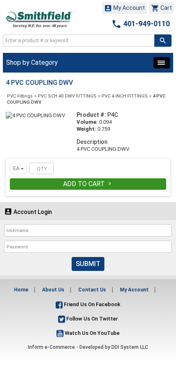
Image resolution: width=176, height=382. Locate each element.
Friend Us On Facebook (91, 304)
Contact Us (92, 290)
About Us (53, 290)
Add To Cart (88, 184)
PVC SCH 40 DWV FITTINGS (67, 96)
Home (21, 290)
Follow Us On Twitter (91, 319)
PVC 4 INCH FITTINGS (125, 96)
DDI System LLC (129, 347)
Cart (161, 8)
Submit (88, 264)
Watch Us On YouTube (91, 333)
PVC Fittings (20, 96)
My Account (124, 8)
